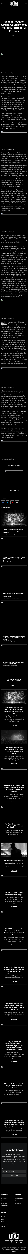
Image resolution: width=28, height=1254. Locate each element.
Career (3, 1219)
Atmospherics (4, 1205)
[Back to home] (14, 3)
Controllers (4, 1203)
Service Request (19, 1198)
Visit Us (3, 1226)
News (2, 1221)
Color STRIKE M (5, 128)
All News (12, 685)
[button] (2, 3)
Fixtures (3, 1200)
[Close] (25, 1249)
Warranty (17, 1200)
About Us (3, 1216)
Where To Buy (4, 1224)
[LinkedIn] (21, 1242)
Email (6, 1169)
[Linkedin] (17, 502)
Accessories (4, 1208)
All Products (4, 1198)
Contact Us (18, 1203)
